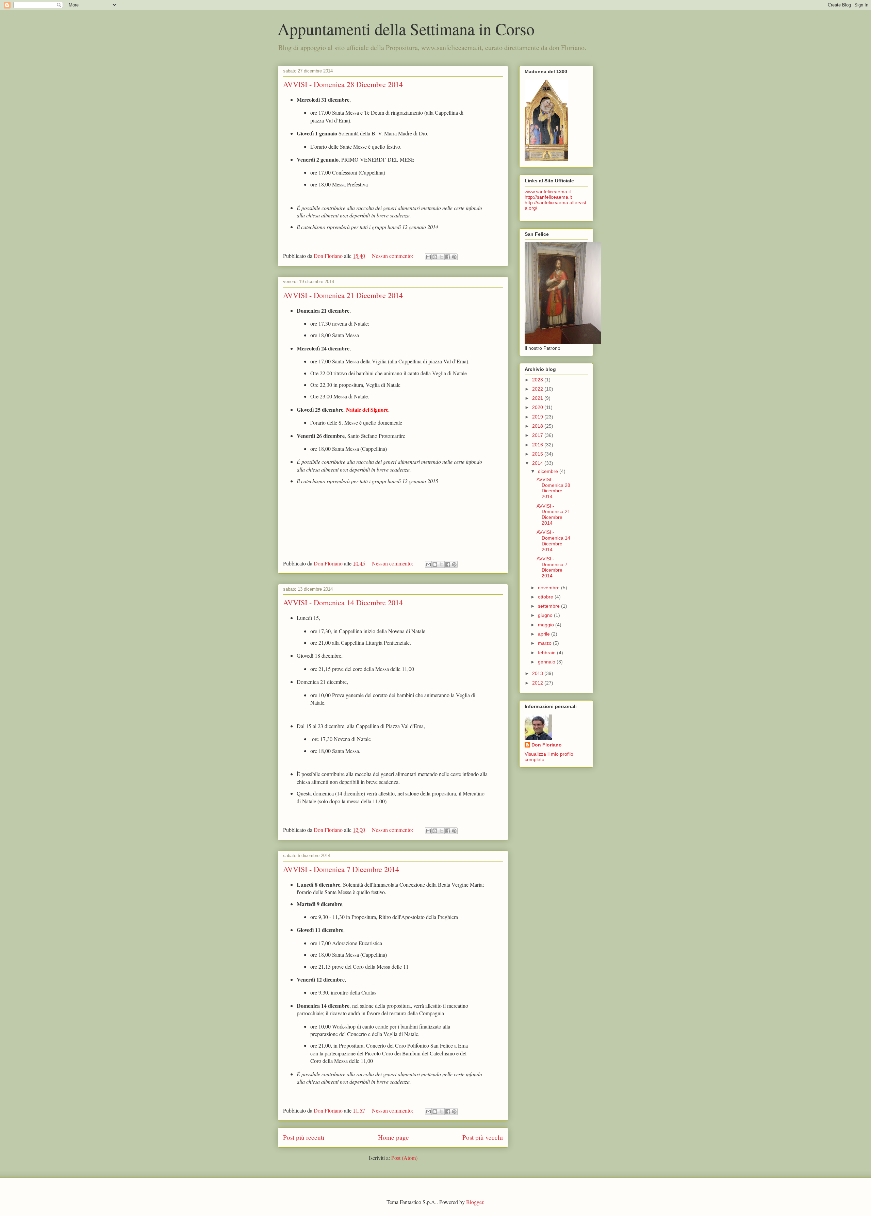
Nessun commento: (393, 255)
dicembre (548, 471)
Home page (393, 1137)
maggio (546, 624)
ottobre (546, 596)
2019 (538, 417)
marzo (545, 643)
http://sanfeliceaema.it (548, 197)
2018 (538, 426)
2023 (538, 379)
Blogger (474, 1201)
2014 (538, 463)
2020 (538, 407)
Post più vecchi (482, 1137)
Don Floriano (546, 744)
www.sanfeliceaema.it (548, 191)
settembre (549, 606)
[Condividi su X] (441, 256)
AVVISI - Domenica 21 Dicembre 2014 (343, 295)
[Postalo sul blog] (434, 256)
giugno (546, 615)
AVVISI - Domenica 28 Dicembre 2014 (343, 84)
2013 (538, 673)
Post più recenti (303, 1137)
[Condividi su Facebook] (447, 256)
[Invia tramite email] (428, 256)
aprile (544, 634)
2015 (538, 454)
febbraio (547, 652)
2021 (538, 398)
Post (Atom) (404, 1157)
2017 (538, 435)
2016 (538, 444)
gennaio (547, 661)
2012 (538, 683)
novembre (549, 587)
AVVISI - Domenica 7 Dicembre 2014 (341, 869)
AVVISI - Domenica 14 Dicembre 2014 (343, 602)
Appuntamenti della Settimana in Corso (406, 28)
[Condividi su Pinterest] (454, 256)
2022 (538, 389)
